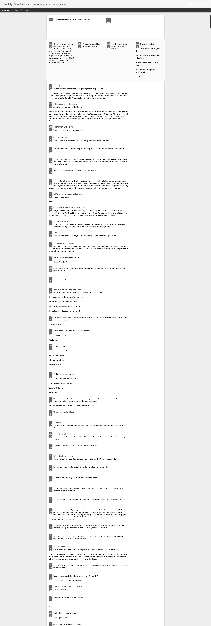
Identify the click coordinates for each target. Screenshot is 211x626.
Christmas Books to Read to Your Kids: (70, 207)
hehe (55, 232)
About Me (24, 10)
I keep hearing (59, 433)
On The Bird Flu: (60, 137)
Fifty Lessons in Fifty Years (65, 103)
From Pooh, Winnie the (63, 126)
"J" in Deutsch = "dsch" (63, 455)
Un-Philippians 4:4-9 (62, 546)
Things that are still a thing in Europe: (69, 586)
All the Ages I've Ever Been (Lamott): (69, 289)
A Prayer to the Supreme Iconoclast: (68, 193)
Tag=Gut (57, 422)
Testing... (57, 85)
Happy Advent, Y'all (62, 221)
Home (17, 10)
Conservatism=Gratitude (63, 243)
